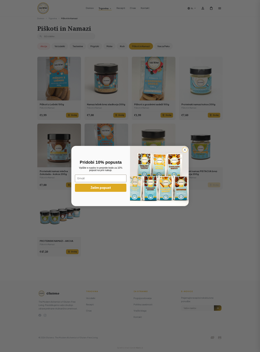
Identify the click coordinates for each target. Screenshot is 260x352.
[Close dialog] (184, 149)
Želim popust (101, 188)
